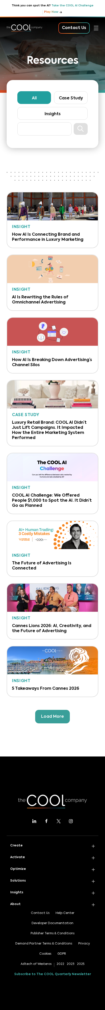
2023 (70, 964)
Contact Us (40, 913)
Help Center (65, 913)
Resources (17, 92)
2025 (80, 964)
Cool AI (14, 47)
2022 (60, 964)
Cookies (45, 953)
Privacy (84, 943)
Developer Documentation (52, 923)
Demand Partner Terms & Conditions (43, 943)
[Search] (81, 129)
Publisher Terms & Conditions (52, 933)
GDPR (61, 953)
